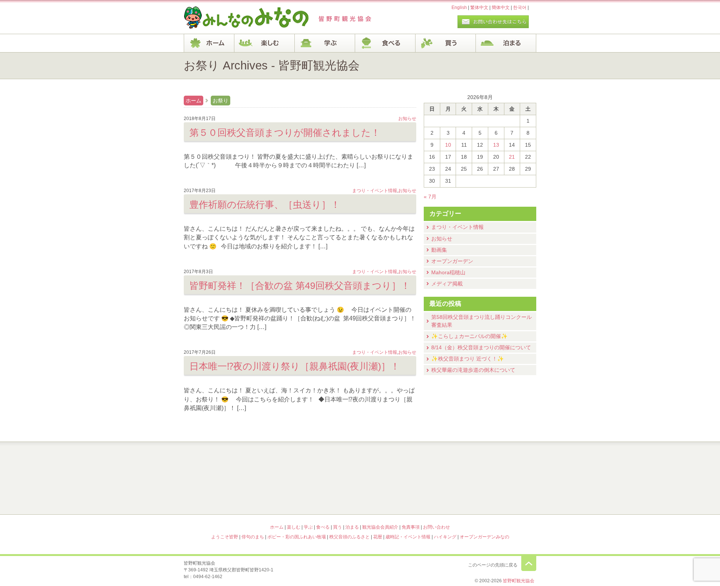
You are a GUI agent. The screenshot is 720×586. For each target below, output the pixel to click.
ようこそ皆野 (227, 462)
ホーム (209, 43)
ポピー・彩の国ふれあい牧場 (227, 494)
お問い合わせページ (493, 21)
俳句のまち (315, 462)
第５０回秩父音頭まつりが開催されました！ (284, 132)
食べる (385, 43)
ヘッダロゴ (234, 18)
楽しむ (264, 43)
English (459, 7)
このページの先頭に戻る (528, 563)
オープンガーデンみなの (492, 494)
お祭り (220, 101)
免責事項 (411, 527)
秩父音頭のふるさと (315, 494)
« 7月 (430, 197)
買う (446, 43)
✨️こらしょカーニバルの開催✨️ (469, 336)
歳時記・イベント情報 (492, 462)
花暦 (404, 462)
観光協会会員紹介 (380, 527)
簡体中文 (501, 7)
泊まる (506, 43)
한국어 (519, 7)
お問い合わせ (436, 527)
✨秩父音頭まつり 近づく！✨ (467, 359)
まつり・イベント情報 (457, 227)
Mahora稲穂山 (448, 272)
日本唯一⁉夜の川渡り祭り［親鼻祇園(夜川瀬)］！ (294, 366)
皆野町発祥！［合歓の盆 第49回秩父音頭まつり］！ (299, 285)
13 (496, 145)
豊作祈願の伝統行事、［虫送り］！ (264, 204)
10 (448, 145)
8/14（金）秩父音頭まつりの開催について (481, 347)
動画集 (439, 250)
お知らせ (441, 239)
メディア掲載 (447, 284)
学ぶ (325, 43)
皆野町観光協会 (518, 580)
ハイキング (404, 494)
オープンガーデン (452, 261)
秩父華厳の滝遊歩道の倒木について (473, 370)
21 (512, 157)
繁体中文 (479, 7)
